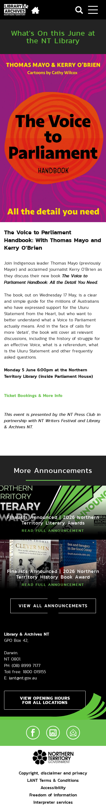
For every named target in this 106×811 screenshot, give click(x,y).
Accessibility (53, 788)
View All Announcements (53, 606)
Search (79, 10)
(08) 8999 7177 (26, 665)
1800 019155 (34, 672)
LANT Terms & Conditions (53, 780)
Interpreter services (53, 802)
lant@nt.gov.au (23, 678)
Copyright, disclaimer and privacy (53, 773)
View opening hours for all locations (45, 700)
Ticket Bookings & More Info (33, 395)
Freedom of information (53, 795)
